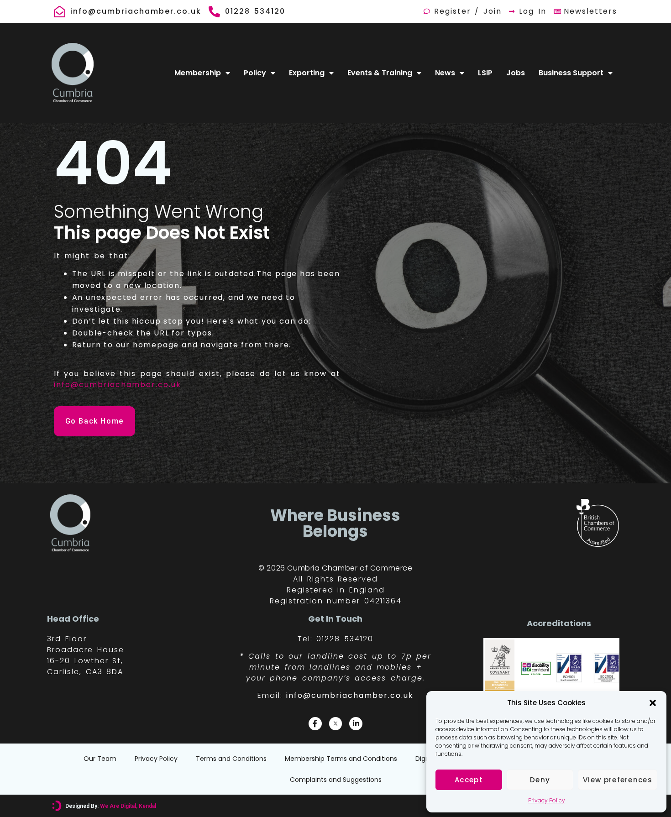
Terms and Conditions (231, 758)
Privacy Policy (546, 800)
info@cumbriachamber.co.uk (117, 384)
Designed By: (110, 806)
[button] (652, 702)
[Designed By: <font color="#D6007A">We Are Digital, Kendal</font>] (57, 806)
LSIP (485, 73)
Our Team (100, 758)
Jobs (515, 73)
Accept (469, 780)
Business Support (571, 73)
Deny (540, 780)
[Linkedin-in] (355, 723)
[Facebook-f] (315, 723)
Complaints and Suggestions (336, 779)
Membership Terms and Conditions (341, 758)
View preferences (617, 780)
